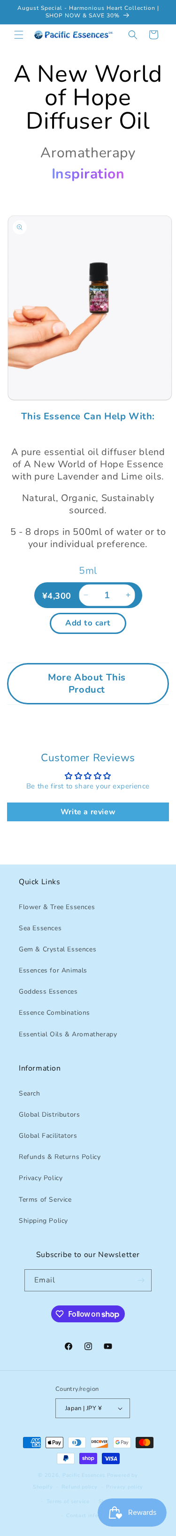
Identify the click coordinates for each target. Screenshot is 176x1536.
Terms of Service (45, 1199)
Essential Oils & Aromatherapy (68, 1034)
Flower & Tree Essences (57, 907)
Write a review (88, 812)
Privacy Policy (40, 1177)
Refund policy (79, 1486)
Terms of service (68, 1501)
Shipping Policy (43, 1220)
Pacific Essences (83, 1475)
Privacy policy (124, 1486)
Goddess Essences (48, 991)
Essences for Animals (53, 970)
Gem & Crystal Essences (57, 949)
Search (29, 1093)
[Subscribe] (140, 1280)
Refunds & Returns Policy (59, 1156)
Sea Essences (40, 928)
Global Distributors (49, 1114)
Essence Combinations (54, 1012)
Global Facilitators (48, 1135)
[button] (18, 34)
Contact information (92, 1515)
